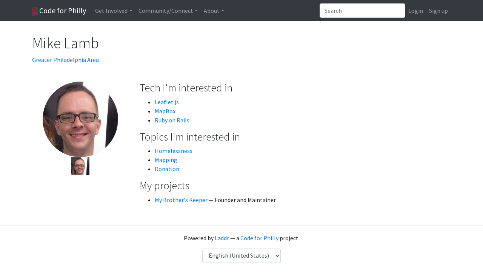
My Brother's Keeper (181, 200)
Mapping (166, 160)
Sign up (438, 10)
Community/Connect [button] (165, 10)
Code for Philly (62, 10)
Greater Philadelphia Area (65, 59)
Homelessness (173, 151)
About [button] (212, 10)
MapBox (165, 111)
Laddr (222, 238)
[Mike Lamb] (80, 165)
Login (415, 10)
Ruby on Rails (172, 120)
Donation (167, 169)
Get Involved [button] (111, 10)
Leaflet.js (167, 102)
